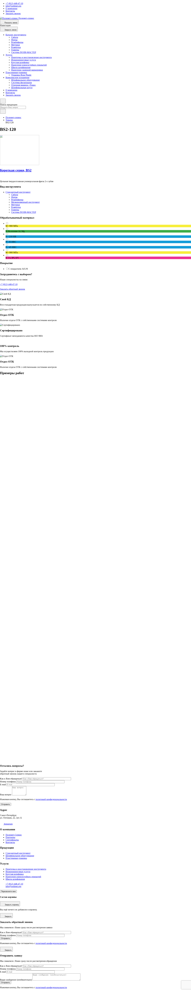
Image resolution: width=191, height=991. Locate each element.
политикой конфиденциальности (51, 799)
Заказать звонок (13, 13)
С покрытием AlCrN (18, 269)
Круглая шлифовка (20, 62)
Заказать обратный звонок (12, 289)
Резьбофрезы (17, 42)
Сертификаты (12, 840)
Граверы (15, 50)
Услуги (9, 55)
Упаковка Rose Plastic (21, 75)
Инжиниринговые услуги (23, 60)
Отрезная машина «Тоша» (23, 85)
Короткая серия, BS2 (15, 170)
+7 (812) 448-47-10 (14, 3)
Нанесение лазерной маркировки (27, 70)
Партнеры (10, 837)
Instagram (8, 824)
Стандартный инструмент (18, 192)
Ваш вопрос (5, 794)
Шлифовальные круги (21, 87)
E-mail (3, 784)
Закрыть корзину (12, 905)
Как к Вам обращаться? (11, 778)
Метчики (15, 45)
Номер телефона (8, 781)
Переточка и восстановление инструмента (31, 57)
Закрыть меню (10, 30)
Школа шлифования (20, 67)
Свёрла (14, 37)
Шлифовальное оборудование (25, 80)
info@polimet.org (13, 6)
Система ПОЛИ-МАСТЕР (23, 52)
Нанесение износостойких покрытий (29, 65)
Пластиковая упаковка (16, 72)
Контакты (10, 11)
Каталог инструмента (16, 35)
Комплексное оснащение (17, 77)
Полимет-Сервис (14, 835)
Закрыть (8, 916)
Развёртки (16, 47)
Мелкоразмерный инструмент (25, 202)
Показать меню (10, 23)
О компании (11, 8)
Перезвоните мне (8, 891)
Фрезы (14, 40)
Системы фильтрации (21, 82)
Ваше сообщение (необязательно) (16, 980)
